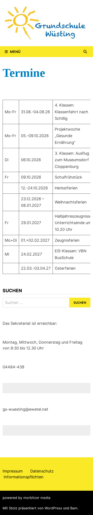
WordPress (53, 508)
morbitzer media (36, 497)
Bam (73, 508)
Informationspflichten (23, 477)
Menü (15, 51)
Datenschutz (42, 471)
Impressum (13, 471)
